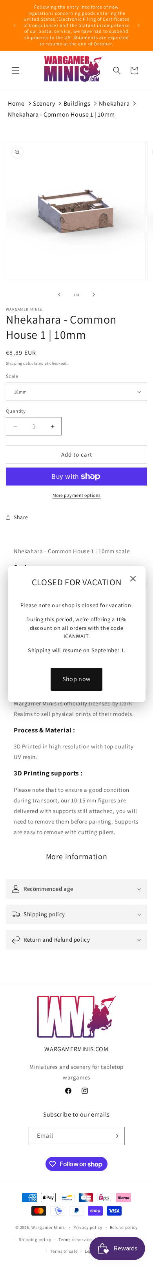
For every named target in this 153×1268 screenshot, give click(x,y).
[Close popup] (133, 579)
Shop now (76, 679)
